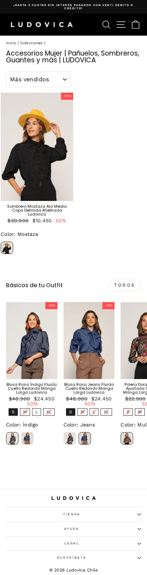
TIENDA (71, 514)
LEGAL (71, 543)
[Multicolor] (127, 438)
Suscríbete (72, 557)
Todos (125, 285)
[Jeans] (27, 438)
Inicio (11, 43)
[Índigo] (12, 438)
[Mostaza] (7, 248)
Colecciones (31, 43)
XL (49, 411)
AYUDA (71, 528)
